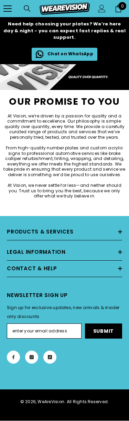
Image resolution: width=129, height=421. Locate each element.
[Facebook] (13, 357)
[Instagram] (31, 357)
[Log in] (102, 8)
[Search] (27, 8)
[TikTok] (49, 357)
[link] (64, 77)
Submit (103, 331)
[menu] (7, 8)
